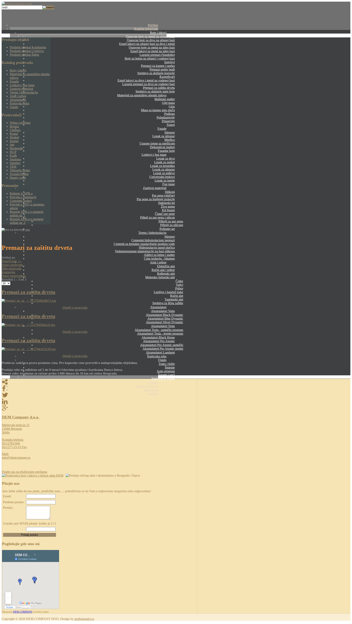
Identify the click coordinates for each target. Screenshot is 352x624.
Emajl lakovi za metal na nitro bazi (152, 51)
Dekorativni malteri (162, 147)
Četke (179, 281)
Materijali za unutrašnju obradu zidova (141, 95)
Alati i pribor (158, 262)
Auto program (166, 371)
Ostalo (162, 360)
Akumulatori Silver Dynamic (164, 322)
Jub (12, 144)
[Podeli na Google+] (99, 408)
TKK (13, 166)
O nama (153, 382)
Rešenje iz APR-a (21, 193)
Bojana (14, 126)
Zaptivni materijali (154, 188)
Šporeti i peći (166, 375)
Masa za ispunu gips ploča (158, 110)
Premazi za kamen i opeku (158, 66)
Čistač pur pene (165, 214)
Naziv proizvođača (14, 276)
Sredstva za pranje (163, 378)
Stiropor (169, 132)
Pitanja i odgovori (146, 386)
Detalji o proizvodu (75, 307)
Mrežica (169, 140)
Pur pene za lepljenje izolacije (156, 199)
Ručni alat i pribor (163, 270)
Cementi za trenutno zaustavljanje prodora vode (144, 244)
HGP (13, 152)
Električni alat (166, 266)
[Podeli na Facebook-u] (99, 388)
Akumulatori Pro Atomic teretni (163, 348)
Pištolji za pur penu (170, 221)
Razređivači (167, 76)
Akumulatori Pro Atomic (159, 341)
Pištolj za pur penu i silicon (157, 217)
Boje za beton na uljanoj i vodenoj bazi (150, 58)
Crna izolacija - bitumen (159, 258)
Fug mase (168, 184)
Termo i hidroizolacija (152, 232)
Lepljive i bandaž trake (168, 292)
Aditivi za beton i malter (159, 255)
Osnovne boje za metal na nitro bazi (152, 47)
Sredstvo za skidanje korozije (156, 73)
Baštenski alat (166, 273)
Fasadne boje (166, 150)
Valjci (179, 284)
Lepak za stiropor (163, 136)
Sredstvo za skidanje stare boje (155, 91)
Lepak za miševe (164, 173)
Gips (172, 106)
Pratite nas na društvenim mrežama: (24, 472)
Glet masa (168, 103)
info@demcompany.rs (16, 457)
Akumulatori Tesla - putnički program (159, 330)
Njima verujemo (20, 122)
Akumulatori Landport (160, 352)
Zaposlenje (151, 390)
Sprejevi (169, 62)
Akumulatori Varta (163, 311)
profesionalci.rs (84, 619)
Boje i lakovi (158, 32)
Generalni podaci (21, 201)
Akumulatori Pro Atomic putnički (161, 345)
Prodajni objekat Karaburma (28, 47)
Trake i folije (166, 364)
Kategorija (8, 272)
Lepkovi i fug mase (154, 154)
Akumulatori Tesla (163, 326)
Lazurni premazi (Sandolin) (157, 55)
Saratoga (15, 159)
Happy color (18, 177)
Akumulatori (158, 307)
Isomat (14, 141)
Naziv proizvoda (12, 265)
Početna (153, 25)
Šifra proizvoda (11, 268)
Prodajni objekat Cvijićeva (27, 51)
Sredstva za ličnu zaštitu (167, 303)
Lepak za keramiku (162, 166)
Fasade (161, 128)
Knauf (14, 133)
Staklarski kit (166, 203)
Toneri (170, 124)
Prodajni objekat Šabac (24, 54)
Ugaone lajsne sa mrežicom (157, 143)
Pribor (179, 288)
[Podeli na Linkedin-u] (99, 401)
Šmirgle (170, 367)
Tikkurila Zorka (20, 170)
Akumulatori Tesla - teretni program (160, 333)
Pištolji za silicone (171, 225)
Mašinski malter (164, 99)
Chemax (15, 130)
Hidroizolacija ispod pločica (157, 247)
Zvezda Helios (19, 174)
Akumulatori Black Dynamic (164, 315)
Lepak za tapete (165, 180)
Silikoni (170, 192)
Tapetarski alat (174, 299)
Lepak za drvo (165, 158)
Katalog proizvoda (146, 28)
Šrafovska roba (156, 356)
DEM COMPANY (22, 611)
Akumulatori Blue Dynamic (165, 318)
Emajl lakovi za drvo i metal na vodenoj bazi (146, 80)
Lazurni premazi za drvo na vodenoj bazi (148, 84)
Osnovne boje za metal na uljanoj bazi (150, 36)
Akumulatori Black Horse (158, 337)
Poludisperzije (166, 117)
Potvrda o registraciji (23, 197)
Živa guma (168, 206)
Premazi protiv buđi (162, 69)
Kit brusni (168, 210)
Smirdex (15, 163)
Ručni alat (176, 295)
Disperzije (168, 121)
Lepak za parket (164, 162)
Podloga (169, 113)
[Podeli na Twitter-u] (99, 395)
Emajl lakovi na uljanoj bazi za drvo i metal (147, 44)
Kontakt (153, 393)
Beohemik (16, 148)
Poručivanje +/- (11, 261)
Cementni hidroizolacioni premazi (153, 240)
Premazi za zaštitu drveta (159, 87)
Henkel (14, 137)
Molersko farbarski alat (160, 277)
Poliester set (167, 229)
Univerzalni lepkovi (162, 177)
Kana (13, 155)
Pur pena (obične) (163, 195)
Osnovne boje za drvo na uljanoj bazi (151, 40)
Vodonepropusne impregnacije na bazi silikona (145, 251)
